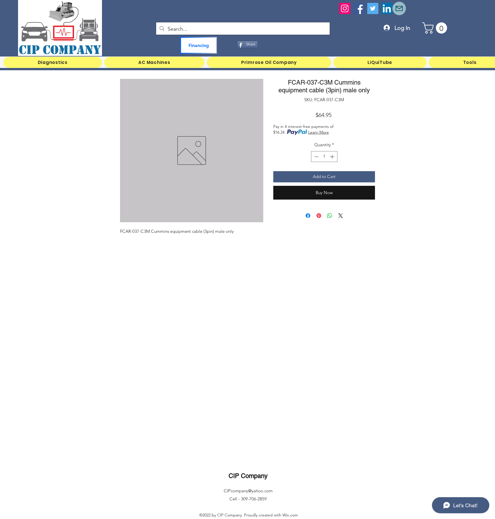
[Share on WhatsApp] (329, 215)
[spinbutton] (324, 156)
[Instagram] (344, 8)
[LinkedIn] (386, 8)
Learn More (318, 132)
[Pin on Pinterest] (318, 215)
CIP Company (248, 475)
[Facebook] (358, 8)
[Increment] (333, 156)
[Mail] (399, 8)
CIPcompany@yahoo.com (248, 490)
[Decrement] (316, 156)
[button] (436, 28)
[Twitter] (372, 8)
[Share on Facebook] (308, 215)
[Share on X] (340, 215)
